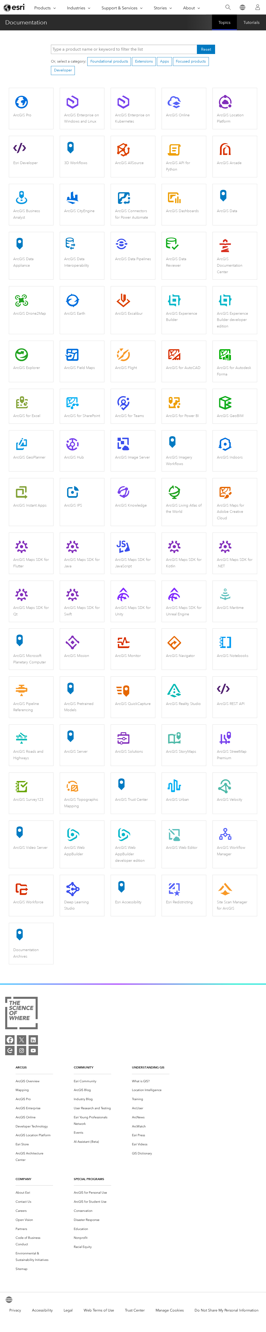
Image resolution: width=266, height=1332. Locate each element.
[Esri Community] (10, 1050)
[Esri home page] (14, 7)
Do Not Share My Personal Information (226, 1310)
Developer (63, 70)
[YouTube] (33, 1050)
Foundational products (109, 61)
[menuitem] (34, 1081)
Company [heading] (23, 1179)
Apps (164, 61)
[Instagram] (21, 1050)
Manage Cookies (170, 1310)
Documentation (26, 22)
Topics (224, 22)
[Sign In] (257, 7)
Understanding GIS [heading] (148, 1067)
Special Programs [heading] (89, 1179)
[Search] (228, 7)
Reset (206, 49)
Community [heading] (83, 1067)
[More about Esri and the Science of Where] (21, 1014)
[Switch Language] (242, 7)
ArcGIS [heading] (21, 1067)
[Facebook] (10, 1040)
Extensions (144, 61)
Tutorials (251, 22)
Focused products (191, 61)
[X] (21, 1040)
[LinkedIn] (33, 1040)
